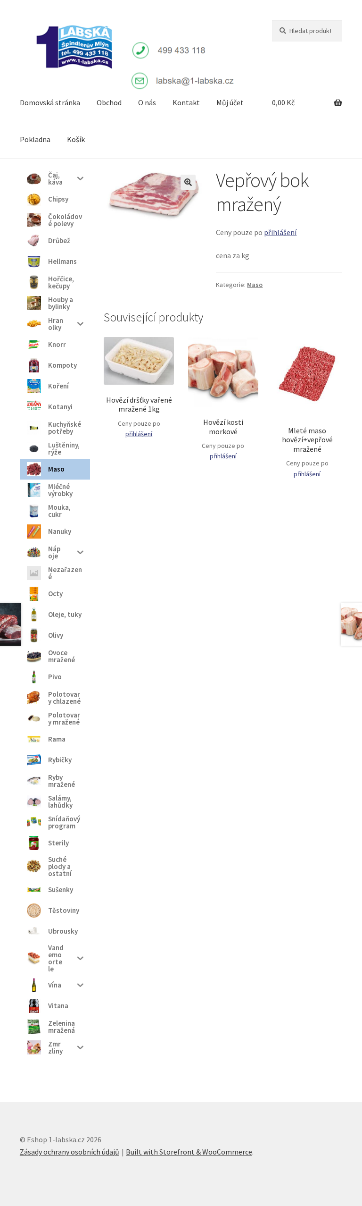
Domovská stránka (50, 102)
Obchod (109, 102)
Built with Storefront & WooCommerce (189, 1151)
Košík (76, 139)
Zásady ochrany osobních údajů (69, 1151)
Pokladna (35, 139)
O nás (147, 102)
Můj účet (230, 102)
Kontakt (186, 102)
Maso (255, 284)
